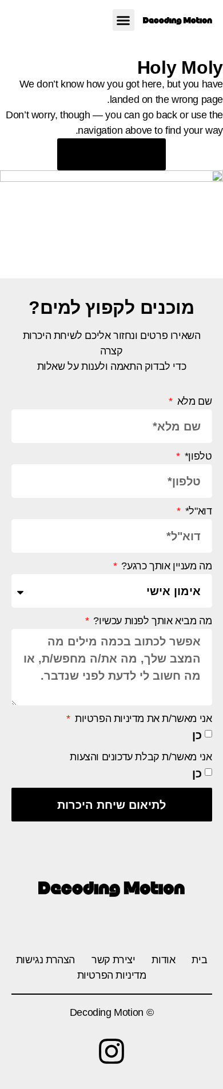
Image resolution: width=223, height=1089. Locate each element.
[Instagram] (111, 1051)
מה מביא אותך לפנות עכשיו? (151, 621)
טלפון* (197, 456)
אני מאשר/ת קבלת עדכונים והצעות (141, 757)
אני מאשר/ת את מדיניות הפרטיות (142, 718)
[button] (123, 20)
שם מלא (193, 401)
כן (197, 735)
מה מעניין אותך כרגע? (165, 566)
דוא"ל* (197, 511)
